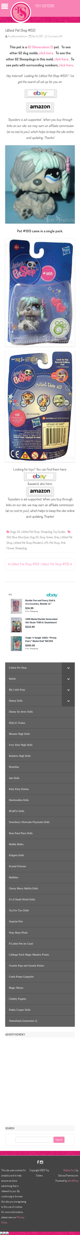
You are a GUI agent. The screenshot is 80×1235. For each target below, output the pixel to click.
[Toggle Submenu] (68, 667)
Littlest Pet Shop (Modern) (28, 543)
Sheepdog (46, 532)
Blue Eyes (23, 537)
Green (49, 537)
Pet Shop (54, 543)
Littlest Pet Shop (30, 532)
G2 (18, 532)
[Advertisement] (40, 1080)
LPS (46, 543)
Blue (14, 537)
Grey (56, 537)
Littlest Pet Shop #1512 (24, 564)
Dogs (13, 532)
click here (46, 53)
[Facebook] (38, 1162)
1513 (9, 537)
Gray (42, 537)
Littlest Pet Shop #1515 (55, 564)
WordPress (72, 1180)
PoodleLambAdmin (17, 36)
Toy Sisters (44, 5)
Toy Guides (59, 532)
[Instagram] (41, 1162)
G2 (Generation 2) (40, 47)
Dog (32, 537)
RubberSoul (69, 1170)
